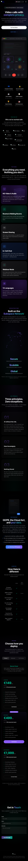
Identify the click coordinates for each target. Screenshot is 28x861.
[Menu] (26, 2)
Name (3, 816)
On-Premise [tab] (21, 658)
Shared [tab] (5, 658)
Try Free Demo (14, 27)
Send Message (7, 837)
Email (3, 821)
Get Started (14, 706)
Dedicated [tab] (13, 658)
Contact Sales (14, 776)
